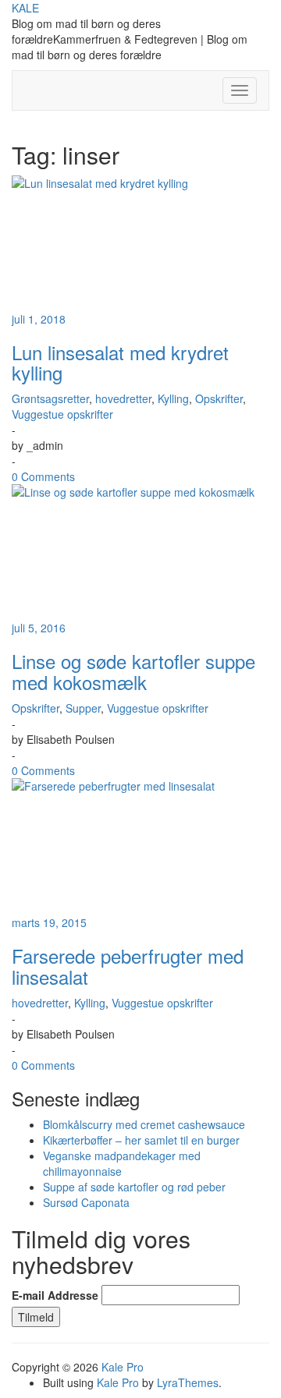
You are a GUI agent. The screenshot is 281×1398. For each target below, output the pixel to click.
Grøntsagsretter (50, 398)
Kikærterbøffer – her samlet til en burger (141, 1140)
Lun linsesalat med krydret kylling (120, 362)
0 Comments (43, 476)
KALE (25, 8)
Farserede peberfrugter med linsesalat (128, 965)
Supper (83, 708)
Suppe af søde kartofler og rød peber (134, 1186)
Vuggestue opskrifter (62, 414)
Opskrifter (219, 398)
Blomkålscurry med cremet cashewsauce (144, 1124)
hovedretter (123, 398)
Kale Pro (122, 1367)
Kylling (173, 398)
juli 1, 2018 (39, 319)
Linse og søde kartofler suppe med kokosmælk (133, 671)
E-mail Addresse (55, 1295)
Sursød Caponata (86, 1202)
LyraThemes (188, 1382)
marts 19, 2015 (49, 922)
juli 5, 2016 (39, 627)
